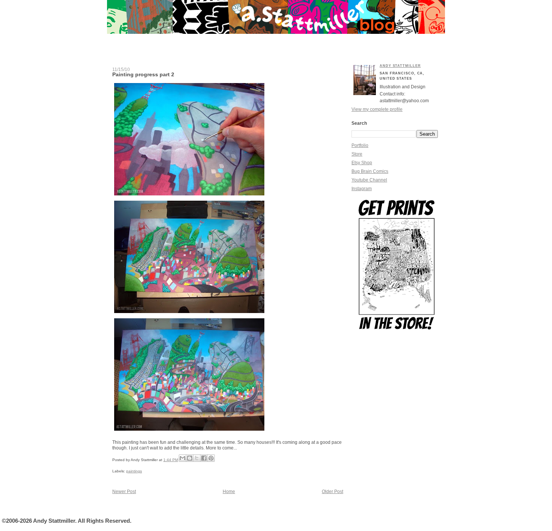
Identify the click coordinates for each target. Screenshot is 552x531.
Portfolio (359, 145)
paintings (134, 471)
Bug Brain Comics (369, 171)
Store (356, 154)
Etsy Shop (361, 162)
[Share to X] (197, 458)
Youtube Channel (369, 180)
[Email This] (182, 458)
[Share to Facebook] (204, 458)
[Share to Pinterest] (211, 458)
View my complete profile (377, 109)
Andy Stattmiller (400, 66)
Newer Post (124, 491)
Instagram (361, 188)
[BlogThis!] (189, 458)
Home (229, 491)
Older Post (332, 491)
